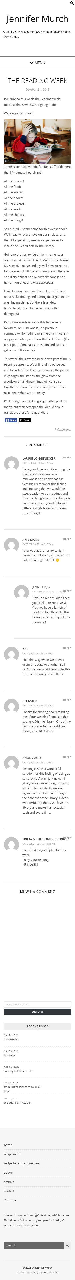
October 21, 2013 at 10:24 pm (38, 843)
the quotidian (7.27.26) (17, 1102)
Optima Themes (48, 1272)
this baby (9, 1055)
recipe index (12, 1154)
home (8, 1145)
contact (9, 1191)
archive (9, 1182)
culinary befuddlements (18, 1071)
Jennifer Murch (38, 18)
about (8, 1172)
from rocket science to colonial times (22, 1089)
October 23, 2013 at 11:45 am (48, 591)
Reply (67, 457)
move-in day (11, 1039)
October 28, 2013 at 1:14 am (38, 462)
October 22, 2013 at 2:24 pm (38, 705)
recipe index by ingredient (22, 1163)
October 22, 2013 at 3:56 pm (38, 653)
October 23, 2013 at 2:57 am (38, 544)
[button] (72, 4)
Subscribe (37, 1011)
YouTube (10, 1200)
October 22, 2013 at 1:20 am (38, 762)
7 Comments (63, 429)
